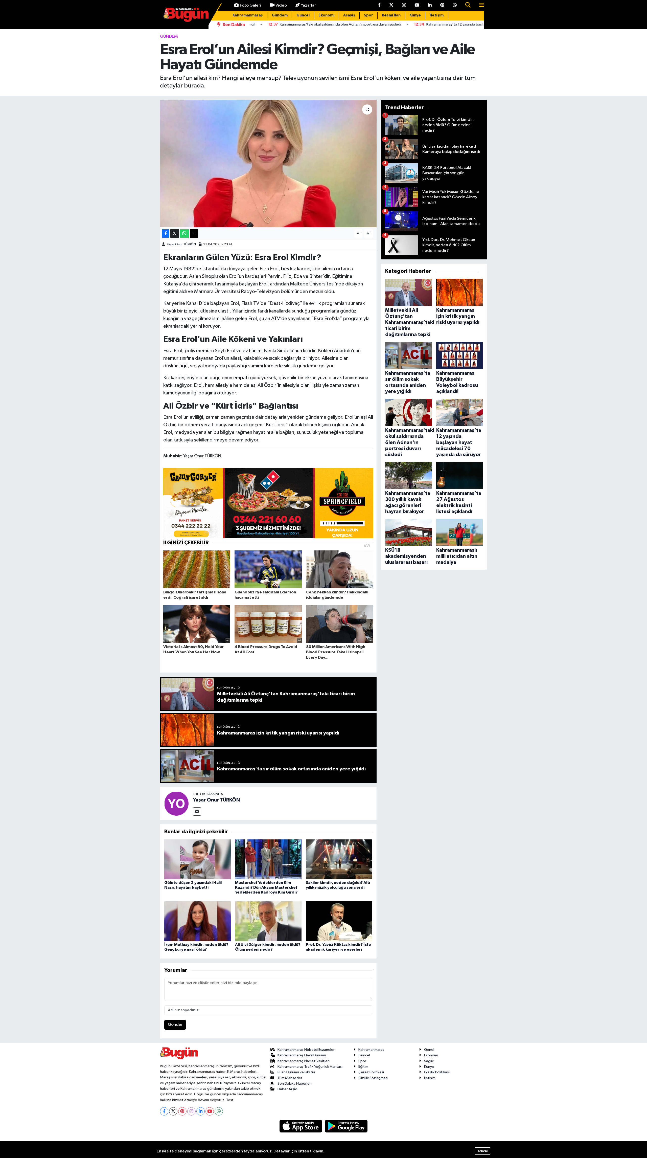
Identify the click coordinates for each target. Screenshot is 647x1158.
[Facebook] (164, 1111)
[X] (173, 1111)
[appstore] (301, 1126)
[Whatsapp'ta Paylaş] (184, 233)
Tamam (483, 1150)
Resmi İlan (391, 15)
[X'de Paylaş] (174, 233)
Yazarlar (308, 5)
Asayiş (349, 15)
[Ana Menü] (479, 5)
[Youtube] (209, 1111)
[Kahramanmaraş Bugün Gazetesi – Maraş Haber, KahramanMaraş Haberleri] (186, 14)
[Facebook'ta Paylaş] (165, 233)
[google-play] (346, 1126)
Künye (415, 15)
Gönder (175, 1024)
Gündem (280, 15)
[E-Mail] (197, 811)
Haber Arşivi (287, 1089)
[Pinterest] (182, 1111)
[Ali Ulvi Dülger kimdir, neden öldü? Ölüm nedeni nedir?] (268, 921)
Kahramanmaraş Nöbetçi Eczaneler (306, 1050)
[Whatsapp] (219, 1111)
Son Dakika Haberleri (295, 1083)
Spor (368, 15)
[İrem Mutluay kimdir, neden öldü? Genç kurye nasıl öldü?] (197, 921)
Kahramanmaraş (248, 15)
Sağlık (429, 1061)
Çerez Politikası (371, 1072)
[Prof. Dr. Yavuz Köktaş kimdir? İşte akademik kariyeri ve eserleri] (339, 921)
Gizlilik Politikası (437, 1072)
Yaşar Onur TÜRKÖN (181, 244)
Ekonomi (326, 15)
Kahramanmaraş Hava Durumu (302, 1055)
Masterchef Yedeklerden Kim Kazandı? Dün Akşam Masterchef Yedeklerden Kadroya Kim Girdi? (266, 887)
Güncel (303, 15)
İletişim (437, 15)
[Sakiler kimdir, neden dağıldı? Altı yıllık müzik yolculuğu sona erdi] (339, 859)
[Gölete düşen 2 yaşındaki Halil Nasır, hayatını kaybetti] (197, 859)
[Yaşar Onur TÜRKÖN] (176, 803)
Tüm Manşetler (290, 1078)
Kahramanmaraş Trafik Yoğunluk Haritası (310, 1066)
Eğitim (363, 1066)
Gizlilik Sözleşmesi (373, 1078)
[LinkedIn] (200, 1111)
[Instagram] (191, 1111)
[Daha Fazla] (194, 233)
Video (281, 5)
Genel (429, 1050)
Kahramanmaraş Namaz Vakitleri (304, 1061)
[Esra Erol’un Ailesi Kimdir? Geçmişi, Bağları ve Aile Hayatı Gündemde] (268, 163)
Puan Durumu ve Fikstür (296, 1072)
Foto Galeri (250, 5)
